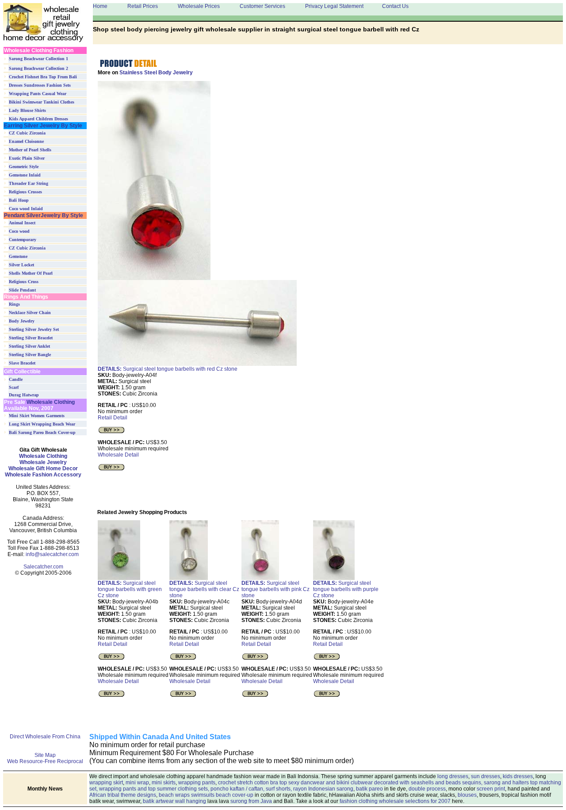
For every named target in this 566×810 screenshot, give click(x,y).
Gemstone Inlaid (25, 175)
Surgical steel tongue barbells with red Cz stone (167, 369)
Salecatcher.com (43, 567)
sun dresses (485, 776)
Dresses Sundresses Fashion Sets (40, 85)
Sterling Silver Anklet (29, 346)
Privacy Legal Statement (334, 6)
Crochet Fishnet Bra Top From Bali (43, 76)
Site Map (45, 755)
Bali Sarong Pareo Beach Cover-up (42, 432)
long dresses (452, 776)
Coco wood (19, 231)
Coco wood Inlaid (26, 208)
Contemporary (22, 239)
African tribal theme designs (122, 795)
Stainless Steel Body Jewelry (156, 72)
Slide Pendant (22, 290)
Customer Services (262, 6)
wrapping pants (196, 782)
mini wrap (137, 782)
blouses (467, 795)
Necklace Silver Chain (30, 312)
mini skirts (164, 782)
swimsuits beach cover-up (222, 795)
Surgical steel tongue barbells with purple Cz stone (346, 589)
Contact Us (395, 6)
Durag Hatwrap (24, 394)
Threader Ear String (28, 183)
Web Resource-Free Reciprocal (45, 761)
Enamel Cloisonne (26, 141)
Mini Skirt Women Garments (37, 415)
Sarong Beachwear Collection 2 (38, 68)
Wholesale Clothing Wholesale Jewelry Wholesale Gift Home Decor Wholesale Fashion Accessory (43, 465)
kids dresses (518, 776)
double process (427, 789)
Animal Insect (22, 222)
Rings (14, 304)
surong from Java (251, 801)
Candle (16, 379)
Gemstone (18, 256)
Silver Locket (21, 264)
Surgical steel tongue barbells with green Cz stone (130, 589)
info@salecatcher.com (52, 554)
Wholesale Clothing (50, 402)
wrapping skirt (106, 782)
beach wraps (174, 795)
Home (100, 6)
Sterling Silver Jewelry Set (34, 329)
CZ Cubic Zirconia (27, 133)
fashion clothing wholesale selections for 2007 (395, 801)
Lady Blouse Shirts (27, 110)
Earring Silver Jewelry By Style (43, 126)
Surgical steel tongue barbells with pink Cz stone (275, 589)
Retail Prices (142, 6)
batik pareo (369, 789)
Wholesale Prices (199, 6)
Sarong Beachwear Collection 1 (38, 58)
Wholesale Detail (118, 455)
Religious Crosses (25, 191)
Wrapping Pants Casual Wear (37, 93)
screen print (491, 789)
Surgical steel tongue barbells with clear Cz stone (204, 589)
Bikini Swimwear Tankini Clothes (41, 102)
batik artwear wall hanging (174, 801)
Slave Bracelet (22, 363)
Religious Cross (23, 281)
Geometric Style (23, 166)
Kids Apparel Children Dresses (38, 118)
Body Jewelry (21, 321)
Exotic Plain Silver (27, 158)
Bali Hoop (19, 200)
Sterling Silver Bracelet (31, 337)
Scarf (14, 387)
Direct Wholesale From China (45, 736)
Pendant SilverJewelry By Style (43, 215)
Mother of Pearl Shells (30, 149)
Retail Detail (112, 418)
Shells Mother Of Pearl (31, 273)
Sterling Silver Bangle (30, 354)
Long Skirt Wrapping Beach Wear (42, 424)
